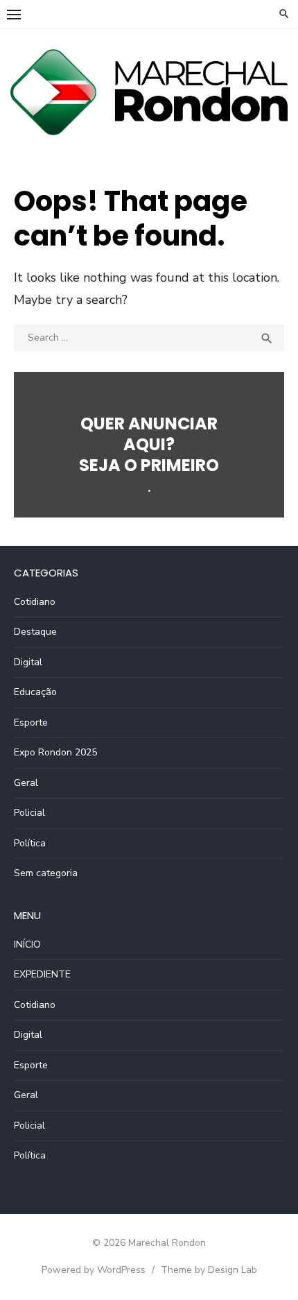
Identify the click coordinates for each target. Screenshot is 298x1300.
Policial (29, 812)
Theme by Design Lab (209, 1269)
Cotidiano (34, 601)
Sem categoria (46, 873)
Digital (28, 662)
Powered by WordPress (94, 1269)
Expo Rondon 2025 (55, 752)
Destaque (35, 631)
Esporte (31, 722)
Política (30, 843)
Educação (35, 692)
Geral (26, 782)
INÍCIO (27, 944)
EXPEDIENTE (42, 974)
